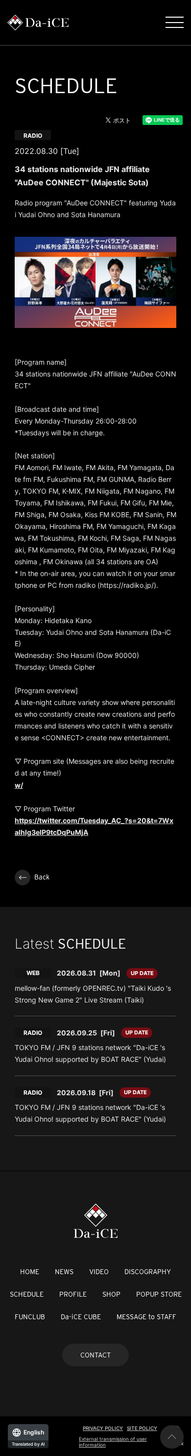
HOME (29, 1272)
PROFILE (73, 1294)
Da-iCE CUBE (81, 1317)
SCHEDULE (27, 1294)
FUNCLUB (30, 1317)
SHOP (111, 1294)
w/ (19, 785)
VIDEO (99, 1272)
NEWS (64, 1272)
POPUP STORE (159, 1294)
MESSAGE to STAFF (146, 1317)
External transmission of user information (113, 1442)
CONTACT (95, 1355)
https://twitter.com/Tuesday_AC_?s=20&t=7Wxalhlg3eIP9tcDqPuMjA (94, 826)
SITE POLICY (142, 1428)
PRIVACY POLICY (103, 1428)
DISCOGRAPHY (147, 1272)
